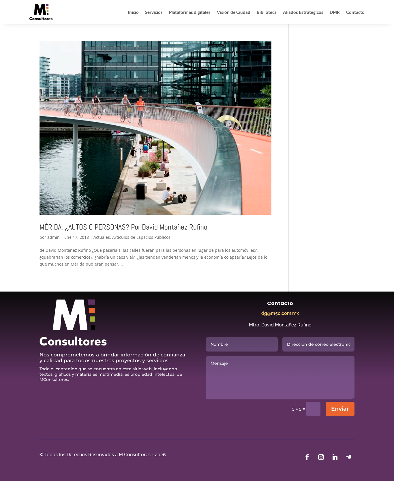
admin (53, 237)
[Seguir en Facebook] (307, 457)
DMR (335, 12)
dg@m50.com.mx (280, 313)
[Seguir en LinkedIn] (335, 457)
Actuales (101, 237)
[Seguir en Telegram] (348, 457)
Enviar (340, 408)
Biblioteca (267, 12)
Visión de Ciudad (233, 12)
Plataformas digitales (190, 12)
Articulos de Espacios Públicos (141, 237)
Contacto (355, 12)
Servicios (154, 12)
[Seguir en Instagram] (321, 457)
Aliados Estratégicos (303, 12)
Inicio (133, 12)
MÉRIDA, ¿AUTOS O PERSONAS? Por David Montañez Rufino (123, 227)
